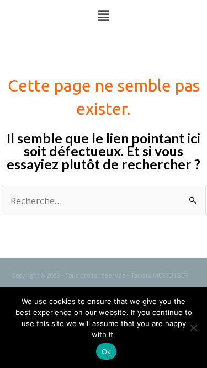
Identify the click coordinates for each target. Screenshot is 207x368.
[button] (103, 16)
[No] (193, 327)
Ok (107, 351)
